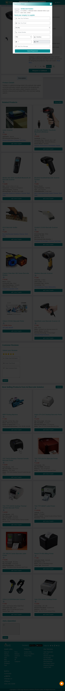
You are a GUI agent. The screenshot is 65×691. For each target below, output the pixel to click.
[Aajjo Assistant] (62, 683)
